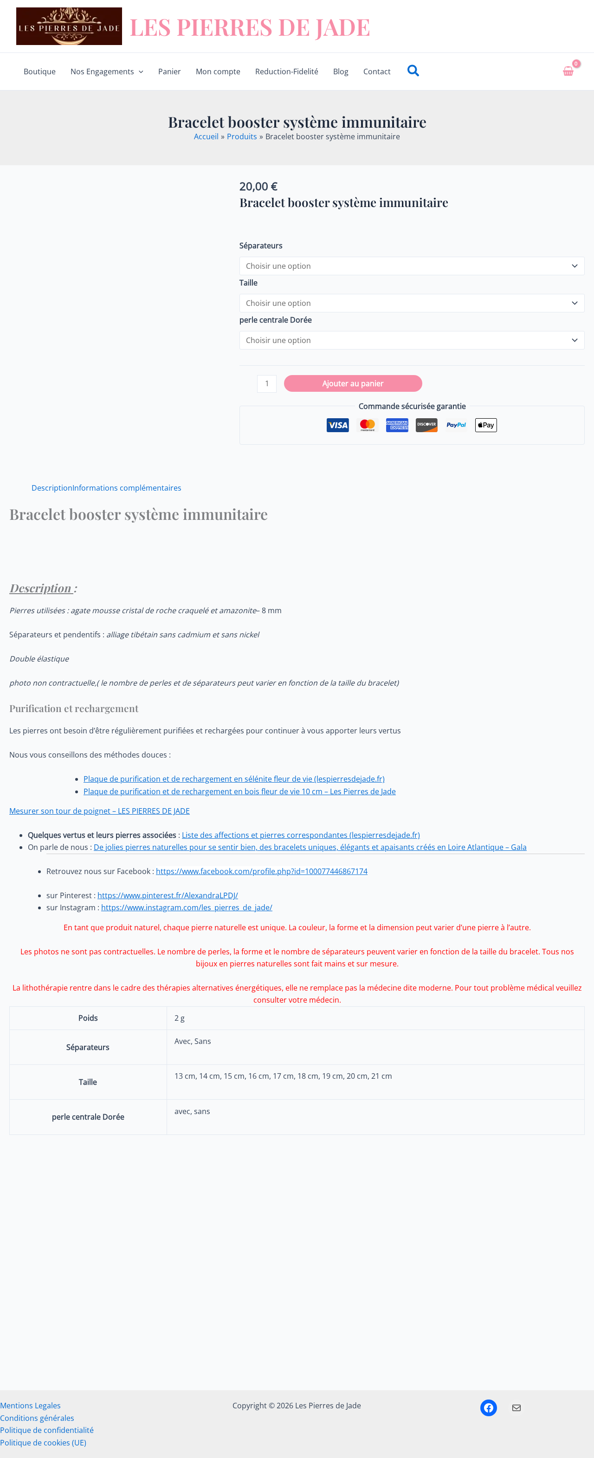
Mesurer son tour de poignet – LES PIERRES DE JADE (99, 811)
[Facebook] (488, 1408)
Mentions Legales (30, 1405)
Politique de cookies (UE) (43, 1443)
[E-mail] (516, 1408)
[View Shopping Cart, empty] (568, 71)
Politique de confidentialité (47, 1430)
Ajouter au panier (353, 383)
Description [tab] (52, 488)
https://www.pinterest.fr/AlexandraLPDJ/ (167, 895)
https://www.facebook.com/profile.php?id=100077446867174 (262, 871)
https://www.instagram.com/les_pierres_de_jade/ (186, 907)
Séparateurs (261, 245)
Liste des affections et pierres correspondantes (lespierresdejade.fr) (301, 835)
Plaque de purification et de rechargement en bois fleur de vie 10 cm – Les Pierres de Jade (240, 791)
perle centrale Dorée (275, 320)
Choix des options (89, 1354)
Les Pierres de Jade (249, 26)
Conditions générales (37, 1418)
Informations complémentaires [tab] (126, 488)
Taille (248, 283)
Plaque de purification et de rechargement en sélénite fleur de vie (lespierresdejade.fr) (234, 779)
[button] (138, 71)
